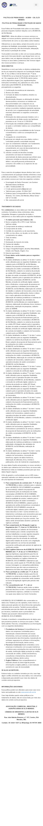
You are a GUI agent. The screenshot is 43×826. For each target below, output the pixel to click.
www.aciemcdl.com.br (28, 692)
